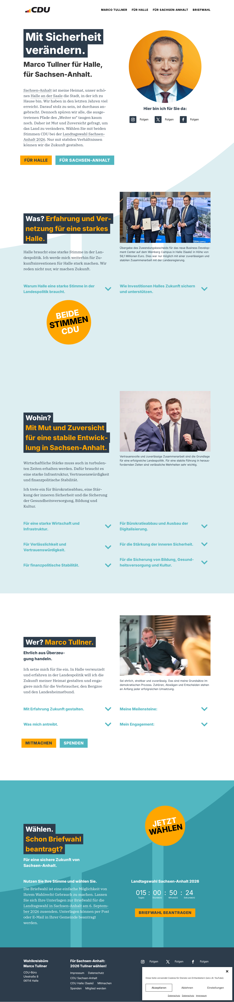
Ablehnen (187, 987)
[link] (37, 9)
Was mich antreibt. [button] (40, 724)
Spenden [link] (76, 988)
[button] (227, 971)
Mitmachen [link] (104, 983)
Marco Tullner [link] (114, 10)
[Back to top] (230, 977)
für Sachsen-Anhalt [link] (170, 10)
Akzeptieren (159, 987)
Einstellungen (215, 987)
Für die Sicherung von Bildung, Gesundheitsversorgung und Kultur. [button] (157, 562)
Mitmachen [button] (38, 743)
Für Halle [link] (140, 10)
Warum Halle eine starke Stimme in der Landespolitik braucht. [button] (59, 289)
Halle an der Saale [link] (47, 95)
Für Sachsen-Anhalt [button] (84, 160)
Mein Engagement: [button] (137, 724)
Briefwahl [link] (202, 10)
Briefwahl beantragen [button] (165, 912)
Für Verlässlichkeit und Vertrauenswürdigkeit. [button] (44, 547)
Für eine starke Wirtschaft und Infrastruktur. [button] (51, 526)
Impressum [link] (201, 995)
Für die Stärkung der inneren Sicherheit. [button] (156, 544)
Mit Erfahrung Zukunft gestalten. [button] (53, 709)
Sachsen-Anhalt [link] (37, 90)
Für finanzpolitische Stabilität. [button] (51, 565)
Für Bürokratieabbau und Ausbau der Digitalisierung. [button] (154, 526)
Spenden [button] (74, 743)
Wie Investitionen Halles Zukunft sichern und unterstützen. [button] (157, 289)
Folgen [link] (144, 119)
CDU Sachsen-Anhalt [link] (83, 978)
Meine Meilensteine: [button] (138, 709)
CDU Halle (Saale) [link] (82, 983)
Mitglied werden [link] (95, 988)
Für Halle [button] (36, 160)
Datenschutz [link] (174, 995)
